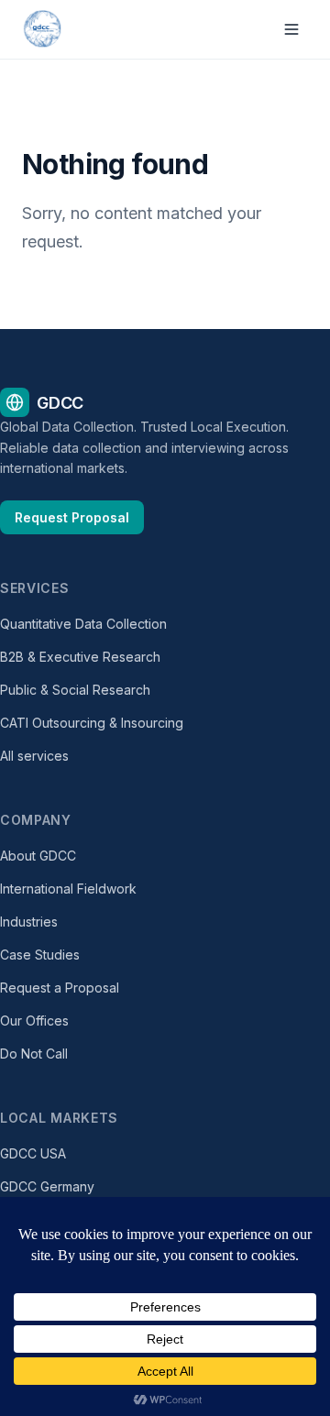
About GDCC (38, 855)
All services (34, 755)
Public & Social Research (75, 689)
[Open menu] (291, 29)
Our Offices (34, 1020)
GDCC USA (33, 1153)
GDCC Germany (47, 1186)
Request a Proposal (59, 987)
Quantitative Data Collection (83, 623)
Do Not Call (34, 1053)
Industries (29, 921)
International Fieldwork (68, 888)
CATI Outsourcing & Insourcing (91, 722)
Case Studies (40, 954)
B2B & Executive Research (80, 656)
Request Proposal (72, 517)
